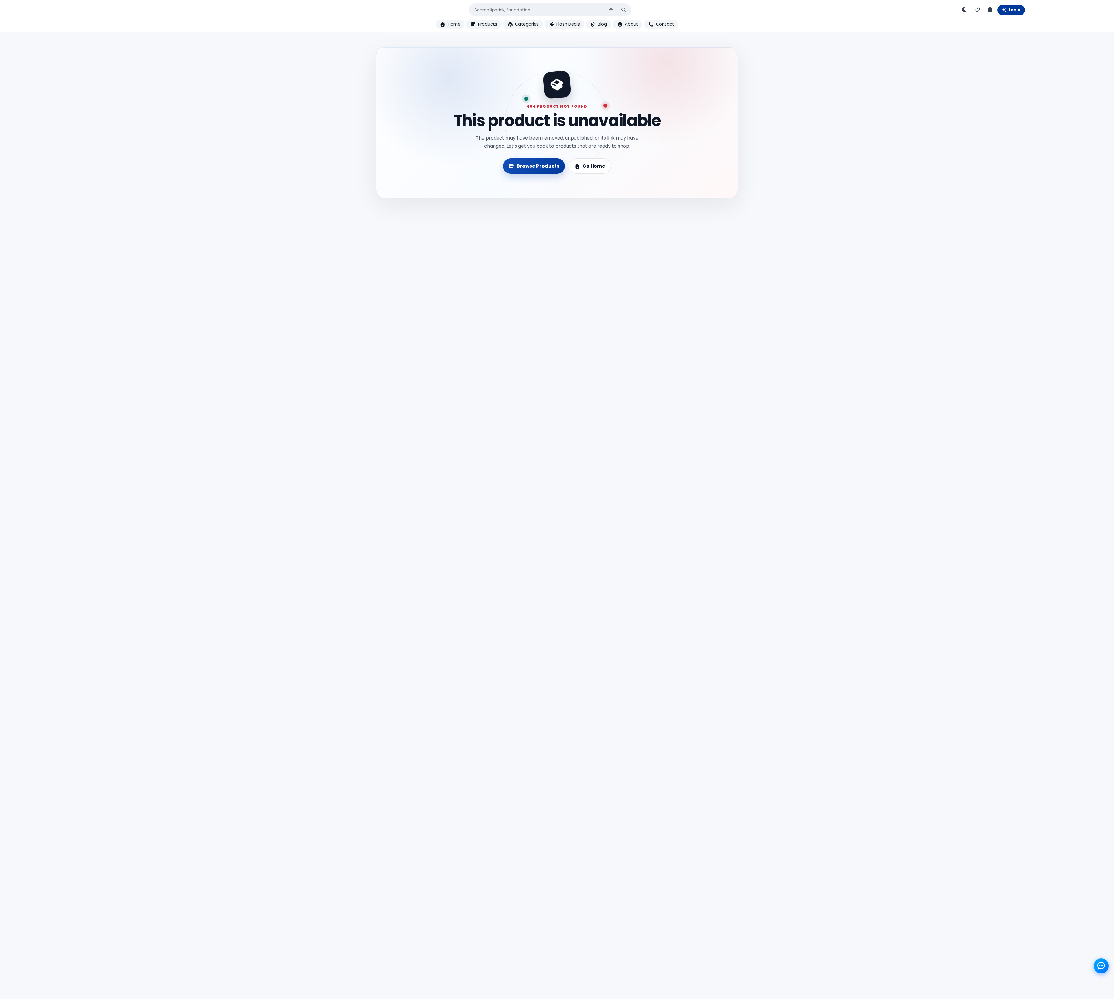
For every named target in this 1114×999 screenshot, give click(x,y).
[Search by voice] (610, 10)
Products (487, 24)
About (631, 24)
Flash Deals (568, 24)
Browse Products (538, 166)
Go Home (594, 166)
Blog (602, 24)
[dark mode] (964, 9)
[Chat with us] (1101, 965)
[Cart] (990, 9)
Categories (527, 24)
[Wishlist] (977, 9)
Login (1014, 10)
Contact (665, 24)
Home (454, 24)
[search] (623, 10)
